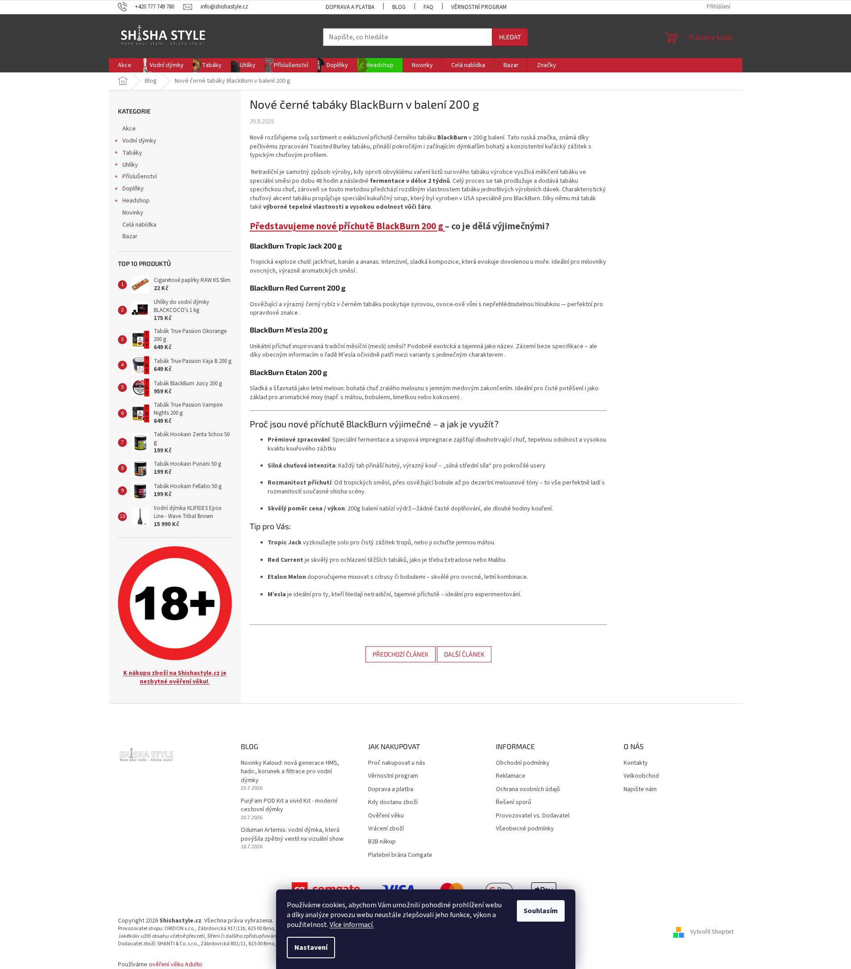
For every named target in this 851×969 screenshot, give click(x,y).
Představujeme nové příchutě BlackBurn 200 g (347, 226)
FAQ (428, 7)
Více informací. (352, 925)
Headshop (136, 200)
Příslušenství (139, 176)
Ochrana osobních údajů (528, 789)
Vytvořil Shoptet (712, 931)
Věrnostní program (479, 7)
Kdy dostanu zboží (393, 802)
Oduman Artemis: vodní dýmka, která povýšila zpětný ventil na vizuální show (292, 834)
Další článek (464, 654)
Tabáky (132, 152)
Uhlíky (130, 164)
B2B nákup (382, 842)
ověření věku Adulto (175, 964)
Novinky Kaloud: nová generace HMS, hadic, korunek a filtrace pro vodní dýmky (290, 772)
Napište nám (640, 789)
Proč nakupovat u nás (396, 763)
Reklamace (510, 776)
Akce (129, 128)
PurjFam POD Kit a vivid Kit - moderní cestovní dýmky (289, 805)
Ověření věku (386, 816)
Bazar (130, 236)
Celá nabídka (139, 224)
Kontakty (636, 763)
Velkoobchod (641, 776)
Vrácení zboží (386, 829)
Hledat (510, 37)
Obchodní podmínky (522, 763)
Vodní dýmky (139, 140)
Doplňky (133, 188)
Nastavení (310, 947)
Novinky (132, 212)
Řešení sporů (513, 802)
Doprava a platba (350, 7)
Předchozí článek (400, 654)
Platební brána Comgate (400, 855)
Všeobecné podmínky (525, 829)
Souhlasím (541, 911)
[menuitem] (124, 65)
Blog (399, 7)
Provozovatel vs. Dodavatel (533, 816)
